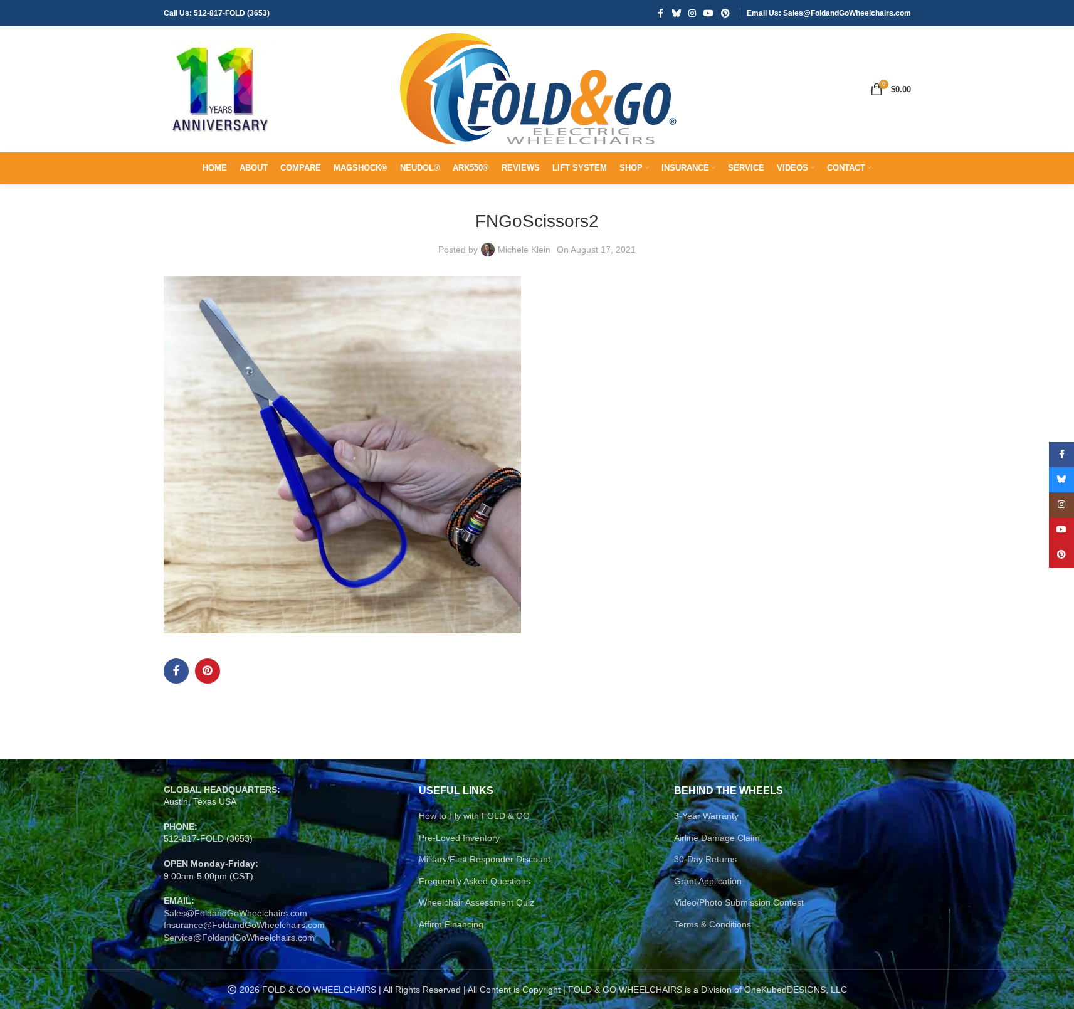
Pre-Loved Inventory (459, 838)
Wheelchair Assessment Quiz (476, 902)
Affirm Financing (451, 924)
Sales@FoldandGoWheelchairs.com (235, 913)
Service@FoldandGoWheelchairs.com (239, 937)
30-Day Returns (705, 859)
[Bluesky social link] (676, 13)
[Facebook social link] (660, 13)
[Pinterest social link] (725, 13)
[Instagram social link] (692, 13)
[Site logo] (220, 88)
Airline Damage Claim (717, 838)
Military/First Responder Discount (484, 859)
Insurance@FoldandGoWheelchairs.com (244, 925)
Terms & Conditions (712, 924)
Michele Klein (524, 250)
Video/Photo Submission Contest (739, 902)
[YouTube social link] (708, 13)
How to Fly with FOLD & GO (474, 816)
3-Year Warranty (706, 816)
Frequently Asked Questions (474, 881)
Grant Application (708, 881)
